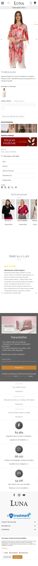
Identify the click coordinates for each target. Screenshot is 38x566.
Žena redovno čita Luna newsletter (19, 484)
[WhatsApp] (8, 187)
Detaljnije (5, 548)
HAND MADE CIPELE (18, 8)
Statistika (14, 553)
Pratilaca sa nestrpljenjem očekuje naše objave (19, 460)
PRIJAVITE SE (19, 368)
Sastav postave (8, 171)
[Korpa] (35, 1)
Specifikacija (7, 175)
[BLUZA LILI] (8, 209)
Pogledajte (19, 391)
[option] (19, 7)
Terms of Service (22, 376)
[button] (8, 3)
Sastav (5, 166)
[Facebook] (2, 187)
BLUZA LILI (8, 220)
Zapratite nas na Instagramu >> (19, 464)
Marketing (24, 553)
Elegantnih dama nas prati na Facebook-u (19, 436)
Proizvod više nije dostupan (13, 117)
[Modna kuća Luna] (19, 4)
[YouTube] (24, 495)
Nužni (6, 553)
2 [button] (17, 67)
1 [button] (15, 67)
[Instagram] (19, 495)
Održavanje (7, 180)
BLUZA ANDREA (22, 220)
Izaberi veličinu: (6, 101)
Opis (4, 161)
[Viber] (12, 187)
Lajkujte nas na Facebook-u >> (19, 440)
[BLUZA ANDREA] (22, 209)
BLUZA (3, 149)
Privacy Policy (9, 376)
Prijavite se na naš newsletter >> (19, 488)
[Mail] (16, 187)
